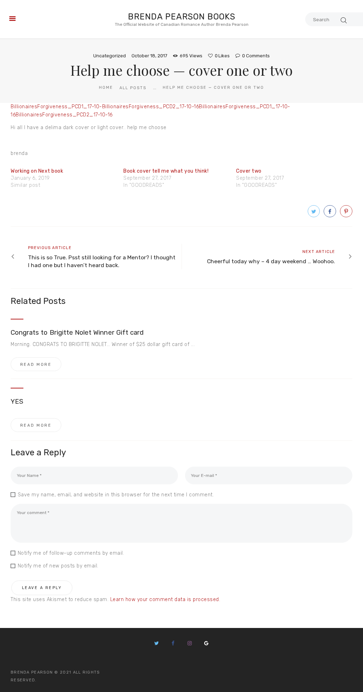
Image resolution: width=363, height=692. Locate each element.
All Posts (132, 88)
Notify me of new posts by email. (58, 566)
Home (106, 87)
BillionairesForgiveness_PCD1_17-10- (56, 107)
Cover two (249, 171)
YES (17, 401)
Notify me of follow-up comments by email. (71, 553)
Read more (36, 364)
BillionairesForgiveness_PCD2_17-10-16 (150, 107)
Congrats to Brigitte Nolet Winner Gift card (77, 332)
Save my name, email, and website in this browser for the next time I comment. (116, 495)
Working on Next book (37, 171)
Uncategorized (109, 55)
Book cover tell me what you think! (165, 171)
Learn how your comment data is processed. (165, 599)
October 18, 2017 (149, 55)
